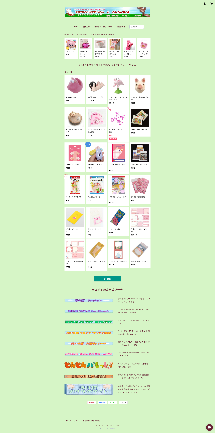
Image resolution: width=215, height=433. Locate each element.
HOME (76, 27)
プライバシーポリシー (73, 421)
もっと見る (107, 279)
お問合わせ (121, 27)
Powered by (105, 429)
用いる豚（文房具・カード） (81, 35)
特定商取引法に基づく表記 (91, 421)
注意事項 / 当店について (103, 27)
